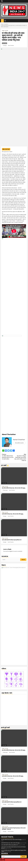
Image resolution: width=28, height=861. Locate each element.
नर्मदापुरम (3, 30)
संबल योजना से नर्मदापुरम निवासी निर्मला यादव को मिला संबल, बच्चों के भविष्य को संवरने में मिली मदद (20, 457)
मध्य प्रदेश (6, 30)
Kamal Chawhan (11, 45)
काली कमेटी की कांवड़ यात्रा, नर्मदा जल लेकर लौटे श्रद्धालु (12, 514)
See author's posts (19, 442)
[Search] (26, 20)
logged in (11, 551)
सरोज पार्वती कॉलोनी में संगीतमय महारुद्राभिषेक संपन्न (11, 539)
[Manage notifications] (3, 858)
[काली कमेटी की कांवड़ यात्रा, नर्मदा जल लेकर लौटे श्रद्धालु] (14, 501)
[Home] (2, 21)
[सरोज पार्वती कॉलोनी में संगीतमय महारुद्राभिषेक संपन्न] (14, 527)
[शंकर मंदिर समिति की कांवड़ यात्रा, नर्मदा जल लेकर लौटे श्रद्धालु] (14, 475)
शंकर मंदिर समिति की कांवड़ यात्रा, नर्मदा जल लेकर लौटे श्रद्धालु (13, 488)
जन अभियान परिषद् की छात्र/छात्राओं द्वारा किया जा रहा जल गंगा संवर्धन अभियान (7, 457)
